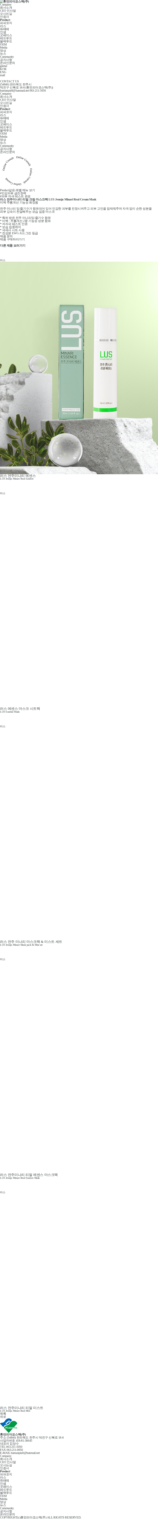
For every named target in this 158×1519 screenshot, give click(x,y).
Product (17, 190)
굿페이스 (6, 35)
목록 (3, 1413)
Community (7, 56)
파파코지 (6, 23)
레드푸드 (6, 38)
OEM (3, 44)
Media (3, 47)
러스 (3, 26)
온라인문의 (7, 63)
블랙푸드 (6, 41)
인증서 (4, 16)
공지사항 (6, 59)
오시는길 (6, 13)
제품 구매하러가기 (12, 239)
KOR (3, 69)
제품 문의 (6, 236)
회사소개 (6, 7)
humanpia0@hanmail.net (14, 90)
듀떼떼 (4, 29)
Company (5, 4)
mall (2, 75)
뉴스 (3, 53)
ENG (3, 72)
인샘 (3, 32)
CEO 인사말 (8, 10)
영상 (3, 50)
